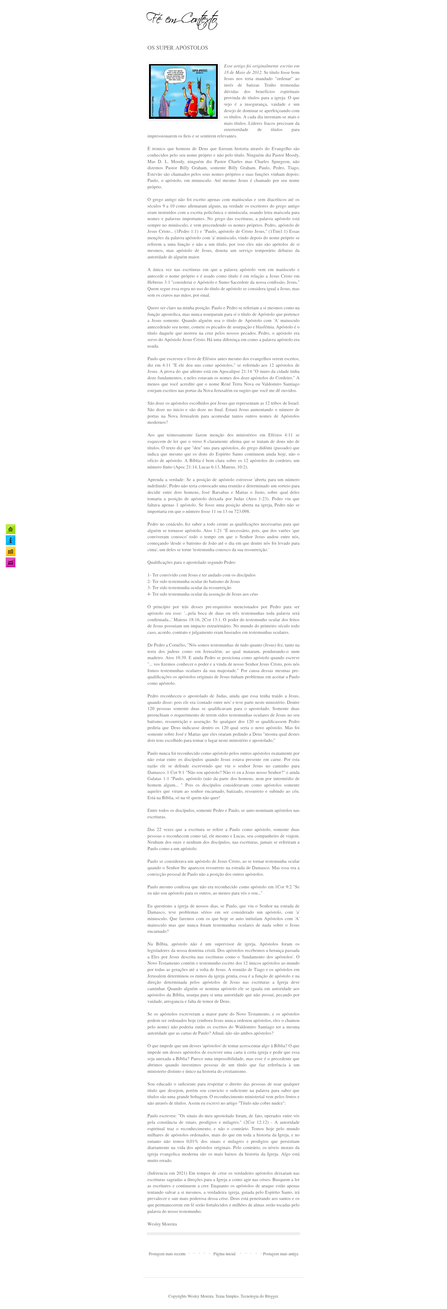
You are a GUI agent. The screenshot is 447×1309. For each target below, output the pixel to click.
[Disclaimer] (11, 551)
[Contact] (11, 562)
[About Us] (11, 540)
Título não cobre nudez (261, 1103)
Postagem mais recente (167, 1253)
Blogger (271, 1296)
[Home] (11, 529)
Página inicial (224, 1253)
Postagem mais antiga (280, 1253)
